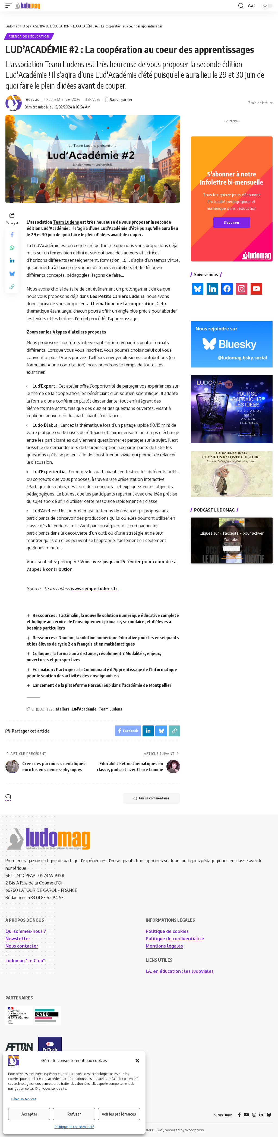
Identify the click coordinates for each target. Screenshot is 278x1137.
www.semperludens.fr (94, 588)
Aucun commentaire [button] (154, 798)
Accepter (29, 1113)
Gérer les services (23, 1099)
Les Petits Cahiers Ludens (117, 296)
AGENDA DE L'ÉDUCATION (29, 36)
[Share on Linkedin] (11, 260)
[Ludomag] (28, 5)
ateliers (63, 709)
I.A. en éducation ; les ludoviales (180, 971)
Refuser (74, 1113)
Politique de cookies (167, 931)
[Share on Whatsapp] (11, 247)
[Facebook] (239, 1115)
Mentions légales (164, 946)
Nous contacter (21, 946)
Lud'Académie (84, 709)
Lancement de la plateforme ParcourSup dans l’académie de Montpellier (102, 685)
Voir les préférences (119, 1113)
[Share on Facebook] (11, 234)
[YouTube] (246, 1115)
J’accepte (232, 548)
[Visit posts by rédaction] (13, 103)
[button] (137, 1060)
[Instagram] (254, 1115)
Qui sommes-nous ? (25, 931)
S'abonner (231, 222)
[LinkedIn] (261, 1115)
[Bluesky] (269, 1115)
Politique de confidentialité (74, 1127)
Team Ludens (66, 222)
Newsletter (17, 938)
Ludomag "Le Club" (25, 960)
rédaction (33, 99)
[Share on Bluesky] (11, 273)
